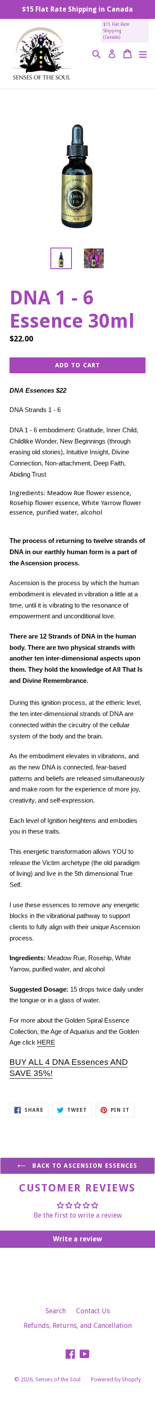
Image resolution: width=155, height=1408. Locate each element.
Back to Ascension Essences (83, 1165)
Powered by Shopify (116, 1379)
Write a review (77, 1239)
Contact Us (93, 1311)
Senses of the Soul (58, 1379)
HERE (46, 1042)
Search (56, 1311)
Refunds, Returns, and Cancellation (78, 1325)
